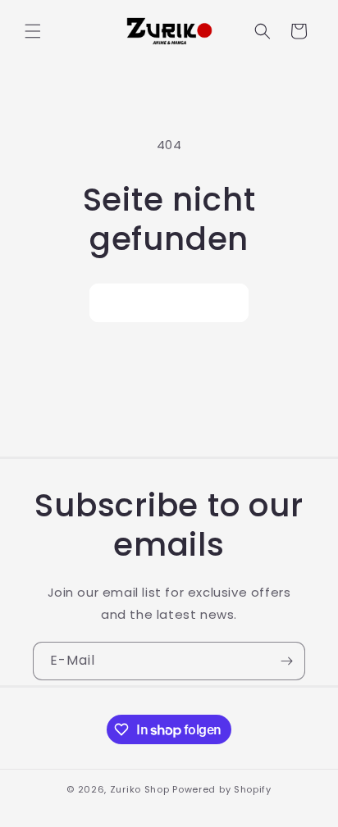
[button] (33, 31)
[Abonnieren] (286, 661)
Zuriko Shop (140, 789)
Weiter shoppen (169, 302)
